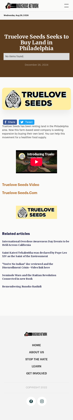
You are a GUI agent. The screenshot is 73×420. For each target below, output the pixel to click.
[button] (65, 5)
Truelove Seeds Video (25, 185)
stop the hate (36, 359)
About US (36, 352)
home (36, 345)
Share (11, 121)
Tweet (29, 121)
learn (36, 366)
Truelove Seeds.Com (19, 193)
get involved (36, 373)
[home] (23, 5)
